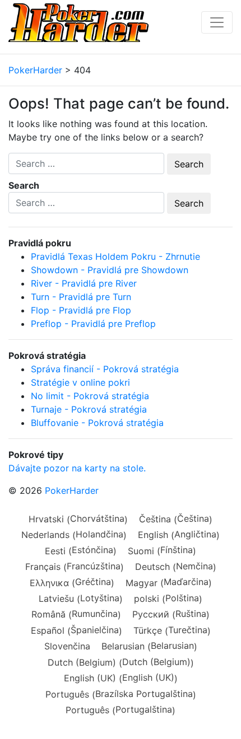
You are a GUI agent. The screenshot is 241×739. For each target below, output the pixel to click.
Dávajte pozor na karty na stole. (77, 468)
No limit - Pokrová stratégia (90, 395)
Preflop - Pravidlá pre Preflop (93, 323)
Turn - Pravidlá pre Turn (81, 296)
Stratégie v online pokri (80, 382)
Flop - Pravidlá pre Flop (81, 310)
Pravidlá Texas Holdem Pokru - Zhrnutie (115, 256)
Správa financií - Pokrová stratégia (105, 369)
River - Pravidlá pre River (84, 283)
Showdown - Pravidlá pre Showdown (109, 269)
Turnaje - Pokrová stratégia (89, 409)
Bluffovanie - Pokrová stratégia (97, 422)
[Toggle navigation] (217, 22)
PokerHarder (72, 490)
